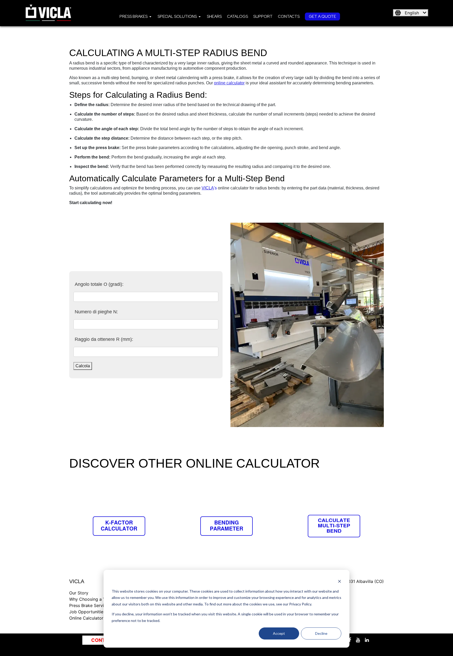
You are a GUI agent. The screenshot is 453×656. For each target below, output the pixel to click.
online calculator (229, 83)
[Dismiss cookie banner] (339, 581)
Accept (279, 633)
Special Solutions (177, 16)
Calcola (83, 366)
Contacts (289, 16)
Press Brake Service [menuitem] (89, 605)
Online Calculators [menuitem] (87, 618)
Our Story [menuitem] (78, 592)
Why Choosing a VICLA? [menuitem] (93, 599)
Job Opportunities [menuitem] (87, 611)
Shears (214, 16)
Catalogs (237, 16)
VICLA (208, 188)
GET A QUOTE (322, 16)
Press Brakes (134, 16)
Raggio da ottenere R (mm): (104, 339)
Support (263, 16)
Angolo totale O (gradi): (99, 284)
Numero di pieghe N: (96, 311)
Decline (321, 633)
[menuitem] (135, 16)
